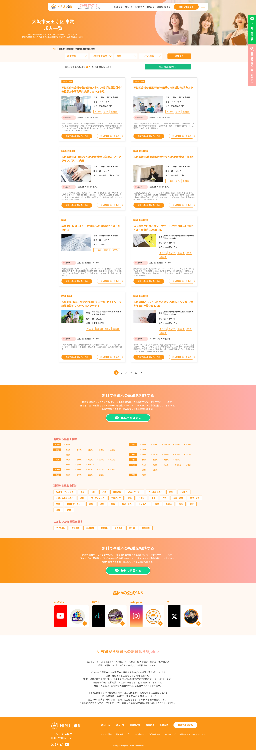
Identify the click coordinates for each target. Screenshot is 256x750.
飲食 (69, 509)
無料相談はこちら (167, 66)
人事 (104, 491)
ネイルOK (60, 527)
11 (136, 372)
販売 (82, 491)
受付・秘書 (194, 497)
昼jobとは (118, 6)
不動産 (141, 497)
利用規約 (119, 734)
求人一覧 (128, 6)
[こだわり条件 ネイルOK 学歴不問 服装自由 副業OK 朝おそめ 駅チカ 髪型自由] (150, 56)
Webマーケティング (64, 491)
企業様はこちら (163, 6)
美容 (192, 503)
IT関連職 (117, 491)
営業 (58, 503)
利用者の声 (139, 6)
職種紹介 (150, 725)
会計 (93, 491)
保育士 (169, 503)
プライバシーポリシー (136, 734)
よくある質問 (106, 734)
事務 (153, 497)
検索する (179, 56)
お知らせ (151, 6)
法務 (102, 503)
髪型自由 (146, 527)
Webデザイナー (134, 491)
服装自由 (90, 527)
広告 (91, 503)
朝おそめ (118, 527)
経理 (157, 503)
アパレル (184, 491)
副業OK (104, 527)
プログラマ (116, 497)
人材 (164, 497)
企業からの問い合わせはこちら (192, 734)
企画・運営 (178, 497)
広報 (113, 503)
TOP (55, 49)
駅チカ (132, 527)
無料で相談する (185, 725)
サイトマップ (169, 734)
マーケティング (97, 497)
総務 (181, 503)
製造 (130, 497)
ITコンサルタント (74, 503)
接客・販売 (126, 503)
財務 (171, 491)
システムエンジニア (64, 497)
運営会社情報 (155, 734)
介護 (58, 509)
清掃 (82, 497)
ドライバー (143, 503)
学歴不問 (75, 527)
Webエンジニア (155, 491)
